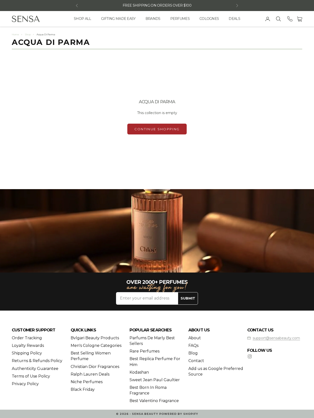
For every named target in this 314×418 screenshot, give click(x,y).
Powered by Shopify (178, 414)
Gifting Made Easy (118, 18)
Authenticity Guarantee (35, 368)
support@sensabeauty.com (276, 338)
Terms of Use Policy (31, 376)
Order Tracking (27, 338)
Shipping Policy (27, 353)
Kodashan (139, 372)
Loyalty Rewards (28, 345)
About (194, 338)
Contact (196, 360)
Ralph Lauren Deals (90, 374)
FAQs (193, 345)
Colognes (209, 18)
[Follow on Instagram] (249, 356)
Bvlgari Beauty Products (95, 338)
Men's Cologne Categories (96, 345)
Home (15, 34)
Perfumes (180, 18)
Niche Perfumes (87, 381)
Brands (152, 18)
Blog (193, 353)
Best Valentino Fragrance (154, 400)
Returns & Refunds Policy (37, 360)
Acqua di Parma (46, 34)
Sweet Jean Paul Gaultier (155, 380)
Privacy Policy (25, 383)
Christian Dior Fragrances (95, 366)
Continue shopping (157, 129)
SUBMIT (188, 298)
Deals (234, 18)
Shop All (82, 18)
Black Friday (83, 389)
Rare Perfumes (144, 351)
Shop (28, 34)
